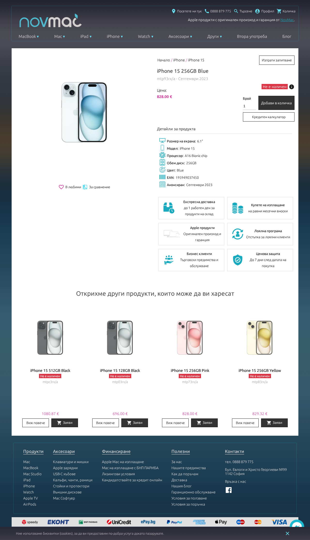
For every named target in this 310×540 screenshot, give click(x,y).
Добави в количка (276, 103)
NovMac (287, 20)
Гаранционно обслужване (193, 492)
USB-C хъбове (64, 474)
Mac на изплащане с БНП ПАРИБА (130, 468)
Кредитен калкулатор (269, 117)
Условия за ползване (189, 498)
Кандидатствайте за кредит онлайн (132, 480)
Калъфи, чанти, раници (73, 480)
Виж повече (35, 423)
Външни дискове (67, 492)
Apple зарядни (65, 468)
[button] (264, 11)
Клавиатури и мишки (71, 462)
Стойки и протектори (71, 486)
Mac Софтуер (64, 498)
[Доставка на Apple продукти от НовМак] (30, 522)
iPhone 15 (196, 60)
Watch (144, 36)
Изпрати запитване (277, 60)
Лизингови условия (118, 474)
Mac (58, 36)
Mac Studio (32, 474)
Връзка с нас (235, 481)
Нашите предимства (188, 468)
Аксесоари (179, 36)
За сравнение (96, 187)
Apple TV (30, 498)
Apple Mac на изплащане (123, 462)
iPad (84, 36)
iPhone (113, 36)
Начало (163, 60)
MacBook (27, 36)
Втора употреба (252, 36)
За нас (176, 462)
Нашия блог (181, 486)
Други (213, 36)
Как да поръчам (184, 474)
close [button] (287, 533)
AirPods (29, 504)
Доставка (179, 480)
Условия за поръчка (188, 504)
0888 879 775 (242, 462)
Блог (286, 36)
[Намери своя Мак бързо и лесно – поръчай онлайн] (148, 522)
